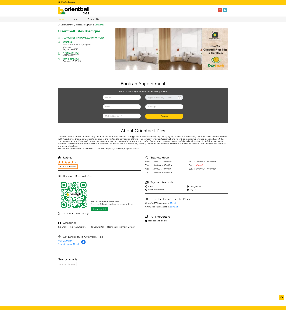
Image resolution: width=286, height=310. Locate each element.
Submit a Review (68, 166)
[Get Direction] (83, 244)
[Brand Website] (225, 10)
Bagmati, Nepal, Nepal (68, 244)
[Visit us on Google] (220, 10)
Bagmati (88, 25)
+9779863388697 (71, 55)
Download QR (99, 209)
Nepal (79, 25)
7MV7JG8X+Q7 (65, 241)
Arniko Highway (67, 264)
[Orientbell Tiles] (73, 11)
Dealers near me (65, 25)
